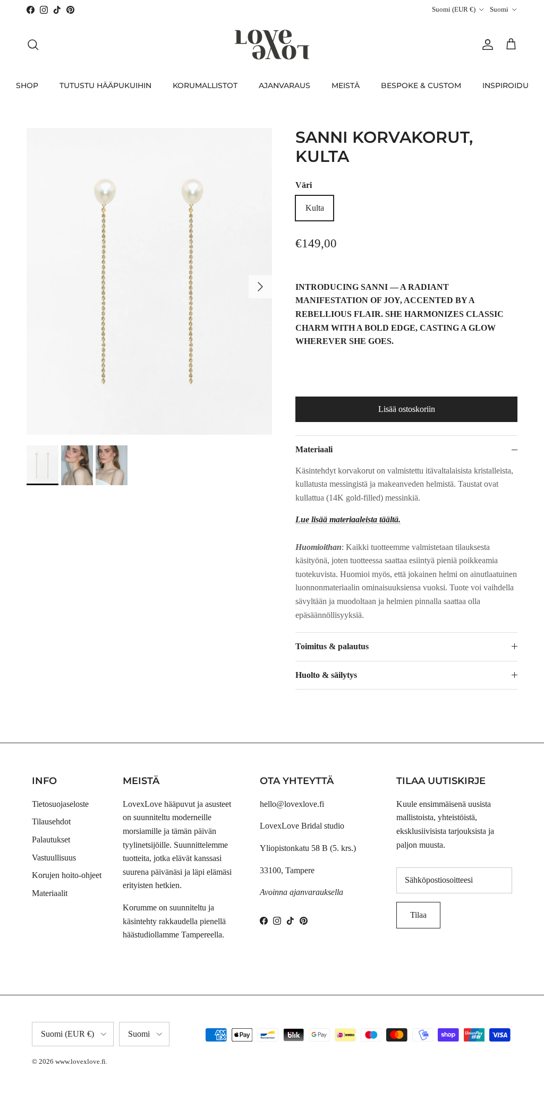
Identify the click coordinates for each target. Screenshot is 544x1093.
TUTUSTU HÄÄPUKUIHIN (105, 85)
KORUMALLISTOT (205, 85)
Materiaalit (49, 893)
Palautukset (51, 839)
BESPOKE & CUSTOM (421, 85)
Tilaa (418, 914)
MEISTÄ (346, 85)
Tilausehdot (51, 821)
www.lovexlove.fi (80, 1061)
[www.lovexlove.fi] (272, 44)
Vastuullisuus (54, 857)
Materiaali (314, 449)
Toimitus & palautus (332, 646)
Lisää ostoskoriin (406, 409)
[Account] (485, 44)
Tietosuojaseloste (60, 803)
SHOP (27, 85)
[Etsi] (33, 44)
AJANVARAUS (284, 85)
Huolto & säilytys (326, 674)
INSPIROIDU (505, 85)
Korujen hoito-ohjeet (66, 875)
